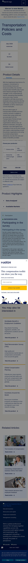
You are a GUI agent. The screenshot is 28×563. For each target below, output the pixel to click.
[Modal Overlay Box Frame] (14, 281)
